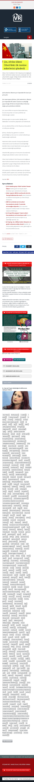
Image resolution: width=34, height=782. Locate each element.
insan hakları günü (8, 563)
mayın (4, 613)
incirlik (26, 558)
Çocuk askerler (22, 496)
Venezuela (6, 706)
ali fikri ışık (25, 434)
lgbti (11, 606)
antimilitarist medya (8, 443)
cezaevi (16, 491)
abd (20, 424)
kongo (18, 594)
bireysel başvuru (13, 479)
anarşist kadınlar (19, 439)
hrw (4, 553)
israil (17, 570)
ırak (15, 575)
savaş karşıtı (19, 661)
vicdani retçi (13, 723)
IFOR (17, 556)
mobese (24, 625)
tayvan (5, 687)
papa (26, 644)
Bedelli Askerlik (20, 474)
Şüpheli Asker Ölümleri (9, 682)
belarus (5, 477)
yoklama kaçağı (12, 730)
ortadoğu (5, 639)
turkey (27, 692)
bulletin (14, 486)
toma (9, 692)
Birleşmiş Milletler (16, 482)
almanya (5, 436)
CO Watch (5, 496)
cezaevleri (24, 491)
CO (27, 494)
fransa (13, 532)
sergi (21, 666)
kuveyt (10, 601)
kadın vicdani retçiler (8, 580)
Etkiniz (24, 522)
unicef (4, 704)
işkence (25, 568)
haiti (22, 544)
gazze (4, 537)
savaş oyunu (13, 663)
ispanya (11, 570)
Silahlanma (9, 239)
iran (11, 568)
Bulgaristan (6, 486)
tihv (4, 692)
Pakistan (13, 644)
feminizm (11, 529)
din (14, 508)
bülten (21, 486)
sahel (4, 661)
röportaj (13, 658)
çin (4, 239)
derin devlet (6, 508)
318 (9, 424)
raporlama (25, 654)
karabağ (5, 584)
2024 (21, 422)
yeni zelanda (13, 728)
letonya (5, 606)
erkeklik (5, 520)
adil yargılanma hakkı (9, 427)
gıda (17, 537)
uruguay (12, 704)
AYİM (21, 465)
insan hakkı (14, 560)
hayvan (25, 546)
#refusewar (14, 415)
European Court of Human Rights (19, 525)
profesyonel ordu (22, 651)
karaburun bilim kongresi (17, 584)
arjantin (20, 446)
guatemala (6, 539)
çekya (10, 491)
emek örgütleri (19, 517)
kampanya (14, 582)
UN (23, 701)
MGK (22, 618)
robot (18, 656)
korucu (11, 596)
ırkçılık (21, 575)
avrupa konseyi (7, 462)
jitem (20, 577)
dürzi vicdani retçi (17, 513)
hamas (18, 546)
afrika (14, 429)
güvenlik (5, 544)
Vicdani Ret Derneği (8, 713)
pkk (14, 649)
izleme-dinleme (7, 575)
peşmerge (25, 646)
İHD (28, 556)
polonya (11, 651)
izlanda (18, 572)
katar (12, 587)
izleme (24, 572)
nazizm (27, 630)
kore (4, 596)
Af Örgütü (20, 427)
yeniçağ (22, 728)
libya (23, 606)
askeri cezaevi (15, 453)
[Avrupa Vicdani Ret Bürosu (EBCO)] (24, 32)
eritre (27, 517)
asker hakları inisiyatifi (15, 448)
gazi (24, 534)
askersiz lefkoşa (14, 458)
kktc (23, 592)
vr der (20, 723)
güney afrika (15, 539)
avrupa (26, 460)
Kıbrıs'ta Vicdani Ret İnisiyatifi (11, 592)
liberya (17, 606)
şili (3, 673)
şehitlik (15, 666)
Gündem (29, 83)
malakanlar (15, 611)
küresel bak (12, 599)
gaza (18, 534)
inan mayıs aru (18, 558)
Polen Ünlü (21, 649)
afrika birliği (21, 429)
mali (22, 611)
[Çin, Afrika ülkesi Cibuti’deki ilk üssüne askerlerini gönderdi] (17, 58)
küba (4, 599)
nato (20, 630)
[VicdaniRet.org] (17, 17)
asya (20, 460)
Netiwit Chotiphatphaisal (9, 632)
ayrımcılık (5, 467)
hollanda (22, 551)
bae (21, 467)
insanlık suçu (21, 565)
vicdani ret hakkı (22, 713)
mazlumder (13, 613)
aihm (9, 431)
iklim (4, 558)
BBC (8, 179)
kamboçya (20, 580)
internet (5, 568)
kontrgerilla (26, 594)
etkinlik (5, 525)
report (4, 656)
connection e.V (7, 498)
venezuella (15, 706)
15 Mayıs (17, 419)
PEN (12, 646)
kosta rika (26, 596)
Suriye (21, 682)
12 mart (10, 419)
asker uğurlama (13, 450)
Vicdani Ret (24, 706)
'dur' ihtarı (5, 415)
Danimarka (17, 505)
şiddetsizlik (6, 668)
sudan (22, 680)
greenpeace (24, 537)
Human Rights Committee (15, 553)
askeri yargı (15, 455)
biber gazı (26, 477)
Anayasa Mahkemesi (8, 441)
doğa (19, 508)
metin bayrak (14, 618)
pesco (17, 646)
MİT (12, 625)
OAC (4, 637)
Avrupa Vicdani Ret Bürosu (22, 462)
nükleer (24, 635)
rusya (19, 658)
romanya (5, 658)
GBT (11, 537)
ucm (4, 697)
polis (4, 651)
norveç (17, 635)
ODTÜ (16, 637)
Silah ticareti (13, 670)
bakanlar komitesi (17, 470)
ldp (25, 603)
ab (14, 424)
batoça (11, 474)
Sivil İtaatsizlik (21, 673)
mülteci (12, 627)
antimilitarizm (20, 443)
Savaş (10, 661)
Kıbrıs (10, 589)
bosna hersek (24, 484)
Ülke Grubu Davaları (22, 699)
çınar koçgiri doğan (18, 494)
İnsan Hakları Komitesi (22, 563)
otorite (26, 639)
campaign (22, 489)
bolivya (16, 484)
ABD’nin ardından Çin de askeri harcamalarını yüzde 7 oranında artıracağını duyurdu (15, 204)
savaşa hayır (6, 666)
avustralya (6, 465)
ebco (11, 515)
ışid (27, 575)
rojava (25, 656)
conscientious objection (20, 498)
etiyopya (17, 522)
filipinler (19, 529)
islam (4, 570)
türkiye (5, 694)
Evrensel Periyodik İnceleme (10, 527)
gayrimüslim (11, 534)
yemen (5, 728)
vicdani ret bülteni (20, 711)
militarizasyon (18, 620)
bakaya (26, 470)
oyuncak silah (13, 642)
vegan (24, 704)
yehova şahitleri (24, 725)
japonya (13, 577)
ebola (18, 515)
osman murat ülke (16, 639)
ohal (22, 637)
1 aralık (23, 415)
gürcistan (21, 541)
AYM (27, 465)
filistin (26, 529)
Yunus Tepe (16, 4)
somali (4, 678)
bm (9, 484)
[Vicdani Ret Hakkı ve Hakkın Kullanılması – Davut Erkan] (12, 353)
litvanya (5, 608)
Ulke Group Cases (22, 697)
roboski (11, 656)
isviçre (4, 572)
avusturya (14, 465)
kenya (19, 587)
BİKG (4, 479)
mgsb (4, 620)
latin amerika (17, 603)
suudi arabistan (14, 685)
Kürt (19, 599)
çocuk (12, 496)
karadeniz (5, 587)
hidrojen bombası (8, 548)
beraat (19, 477)
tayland (24, 685)
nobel (11, 635)
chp (4, 494)
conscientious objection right (10, 503)
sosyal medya (13, 678)
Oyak (4, 642)
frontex (21, 532)
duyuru (27, 513)
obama (10, 637)
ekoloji (11, 517)
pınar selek (6, 649)
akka (12, 434)
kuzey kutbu (18, 601)
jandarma (5, 577)
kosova (18, 596)
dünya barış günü (14, 510)
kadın (26, 577)
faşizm (4, 529)
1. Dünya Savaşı (13, 417)
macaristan (20, 608)
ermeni (13, 520)
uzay (18, 704)
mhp (10, 620)
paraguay (5, 646)
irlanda (18, 568)
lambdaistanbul (7, 603)
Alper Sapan (15, 436)
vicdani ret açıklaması (9, 709)
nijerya (5, 635)
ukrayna (11, 697)
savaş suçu (23, 663)
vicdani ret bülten (7, 711)
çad (16, 489)
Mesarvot (5, 618)
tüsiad (22, 694)
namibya (13, 630)
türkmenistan (14, 694)
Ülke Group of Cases (8, 699)
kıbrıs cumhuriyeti (19, 589)
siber (27, 666)
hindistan (18, 548)
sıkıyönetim (18, 675)
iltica (9, 558)
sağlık (27, 658)
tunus (21, 692)
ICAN (12, 556)
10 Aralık (22, 417)
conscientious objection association (12, 501)
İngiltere (5, 560)
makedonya (6, 611)
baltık (4, 472)
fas (28, 527)
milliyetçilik (15, 623)
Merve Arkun (22, 615)
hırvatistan (14, 551)
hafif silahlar (14, 544)
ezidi (22, 527)
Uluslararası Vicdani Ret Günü (11, 701)
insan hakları (23, 560)
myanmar (5, 630)
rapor (18, 654)
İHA (22, 556)
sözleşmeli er (6, 680)
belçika (13, 477)
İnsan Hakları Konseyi (9, 565)
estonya (5, 522)
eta (11, 522)
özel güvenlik (23, 642)
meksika (13, 615)
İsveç (24, 570)
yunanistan (17, 733)
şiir (13, 668)
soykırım (22, 678)
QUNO (4, 654)
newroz (21, 632)
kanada (21, 582)
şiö (8, 673)
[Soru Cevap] (17, 755)
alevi (18, 434)
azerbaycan (14, 467)
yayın (15, 725)
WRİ (9, 725)
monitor (5, 627)
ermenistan (20, 520)
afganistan (6, 429)
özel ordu (5, 644)
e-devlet (5, 515)
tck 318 (11, 687)
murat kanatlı (21, 627)
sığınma (10, 675)
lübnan (12, 608)
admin (8, 233)
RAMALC (11, 654)
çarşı (4, 491)
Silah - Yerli (20, 668)
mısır (17, 625)
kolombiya (10, 594)
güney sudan (12, 541)
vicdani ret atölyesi (22, 709)
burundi (10, 489)
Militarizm (5, 623)
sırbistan (26, 675)
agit (4, 431)
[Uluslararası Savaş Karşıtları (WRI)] (10, 32)
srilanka (16, 680)
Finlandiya (5, 532)
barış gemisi (19, 472)
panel (20, 644)
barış (10, 472)
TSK (14, 692)
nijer (27, 632)
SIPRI (13, 673)
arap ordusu (11, 446)
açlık (26, 424)
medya (21, 613)
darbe (24, 505)
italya (11, 572)
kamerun (5, 582)
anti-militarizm (21, 441)
